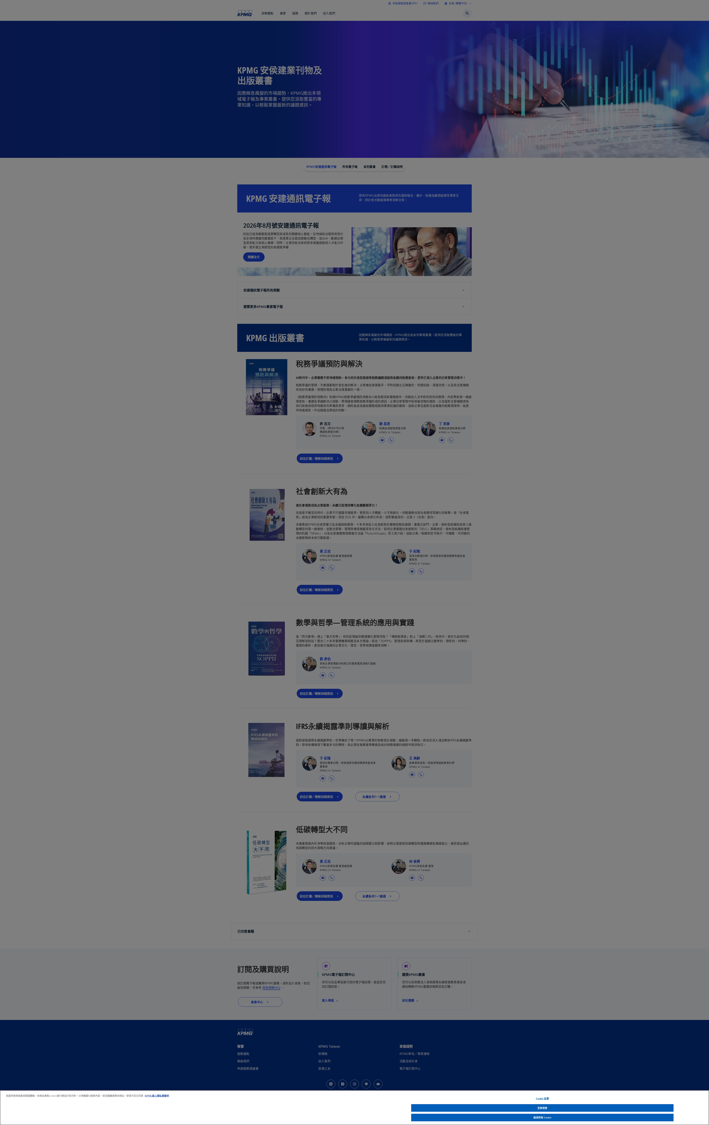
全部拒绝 (542, 1108)
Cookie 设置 (542, 1098)
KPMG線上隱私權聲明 (157, 1095)
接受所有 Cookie (542, 1117)
